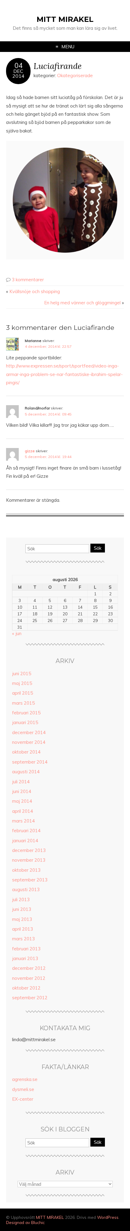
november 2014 (28, 742)
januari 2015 (25, 722)
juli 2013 (21, 899)
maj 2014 (22, 801)
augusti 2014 (26, 772)
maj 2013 (22, 919)
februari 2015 (26, 713)
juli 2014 (21, 782)
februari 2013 (26, 949)
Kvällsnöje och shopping (34, 291)
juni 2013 (21, 909)
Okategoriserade (75, 75)
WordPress (108, 1217)
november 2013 (28, 860)
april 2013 (22, 929)
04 (18, 65)
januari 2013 (25, 958)
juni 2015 (21, 673)
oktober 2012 (26, 988)
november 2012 (28, 978)
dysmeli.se (23, 1089)
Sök (98, 548)
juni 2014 (21, 791)
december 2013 (29, 850)
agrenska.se (24, 1079)
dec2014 (18, 73)
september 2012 (29, 997)
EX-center (22, 1099)
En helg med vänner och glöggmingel (82, 303)
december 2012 (29, 968)
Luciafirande (58, 65)
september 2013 (29, 880)
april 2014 (22, 811)
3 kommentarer (28, 279)
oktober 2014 (26, 752)
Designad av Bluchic (25, 1222)
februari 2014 (26, 830)
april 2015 (22, 693)
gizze (30, 451)
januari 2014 (25, 840)
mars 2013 (23, 939)
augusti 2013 (26, 889)
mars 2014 (23, 821)
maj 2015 (22, 683)
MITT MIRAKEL (65, 19)
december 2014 (29, 732)
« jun (16, 633)
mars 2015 (23, 703)
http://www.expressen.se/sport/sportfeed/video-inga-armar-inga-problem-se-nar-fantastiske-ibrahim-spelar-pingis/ (64, 374)
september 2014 (29, 762)
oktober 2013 (26, 870)
